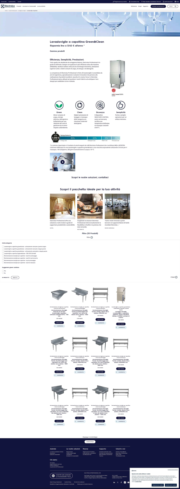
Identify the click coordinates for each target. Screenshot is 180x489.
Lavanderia (69, 454)
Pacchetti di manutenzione (105, 453)
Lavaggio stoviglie (22, 10)
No (5, 273)
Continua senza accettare (173, 469)
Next (95, 437)
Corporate (3, 1)
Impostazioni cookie (158, 485)
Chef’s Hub (118, 454)
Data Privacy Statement (56, 482)
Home (6, 10)
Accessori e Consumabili (29, 6)
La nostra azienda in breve (56, 451)
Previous (85, 437)
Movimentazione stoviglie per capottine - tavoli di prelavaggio (20, 256)
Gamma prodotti (57, 51)
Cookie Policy (67, 482)
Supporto (145, 6)
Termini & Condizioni (79, 482)
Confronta (60, 326)
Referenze (134, 6)
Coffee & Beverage (71, 453)
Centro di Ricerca (54, 465)
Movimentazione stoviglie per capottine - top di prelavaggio (20, 260)
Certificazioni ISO (87, 454)
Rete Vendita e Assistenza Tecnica (105, 455)
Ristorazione (69, 451)
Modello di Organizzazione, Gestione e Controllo (62, 484)
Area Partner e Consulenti (89, 453)
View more (59, 322)
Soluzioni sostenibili (55, 454)
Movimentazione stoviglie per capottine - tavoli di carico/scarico (21, 258)
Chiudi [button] (173, 277)
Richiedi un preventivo (158, 6)
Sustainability (12, 1)
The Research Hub (120, 456)
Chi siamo (52, 462)
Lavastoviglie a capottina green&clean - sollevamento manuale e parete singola (25, 246)
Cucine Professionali (13, 10)
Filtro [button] (88, 237)
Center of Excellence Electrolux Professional (121, 452)
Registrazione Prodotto (88, 451)
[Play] (62, 162)
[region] (154, 478)
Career (19, 1)
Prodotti (19, 6)
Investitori (52, 453)
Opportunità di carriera (56, 464)
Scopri (140, 6)
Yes (5, 271)
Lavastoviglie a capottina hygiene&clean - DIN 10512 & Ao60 (20, 253)
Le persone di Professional (56, 467)
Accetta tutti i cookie (171, 485)
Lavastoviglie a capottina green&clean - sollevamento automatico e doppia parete (25, 251)
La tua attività (41, 6)
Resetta (15, 277)
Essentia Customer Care (105, 451)
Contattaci (90, 441)
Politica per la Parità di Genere (85, 484)
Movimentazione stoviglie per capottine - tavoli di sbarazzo (19, 262)
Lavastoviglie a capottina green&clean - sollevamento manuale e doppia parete (25, 249)
